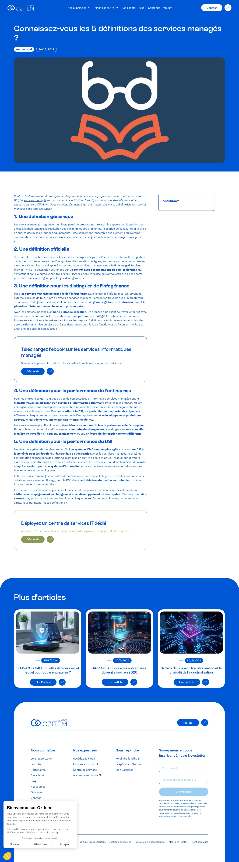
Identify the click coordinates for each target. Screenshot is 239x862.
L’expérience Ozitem (128, 764)
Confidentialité (200, 841)
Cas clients (128, 7)
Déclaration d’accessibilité (150, 841)
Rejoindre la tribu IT (127, 758)
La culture (37, 764)
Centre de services (85, 769)
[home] (35, 8)
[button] (79, 7)
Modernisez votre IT (85, 764)
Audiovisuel (24, 49)
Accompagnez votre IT (87, 775)
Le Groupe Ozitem (42, 758)
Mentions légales (178, 841)
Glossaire (37, 792)
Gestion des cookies (120, 841)
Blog (141, 7)
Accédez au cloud (84, 758)
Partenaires (38, 769)
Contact (36, 797)
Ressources (38, 786)
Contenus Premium (160, 7)
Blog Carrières (124, 769)
